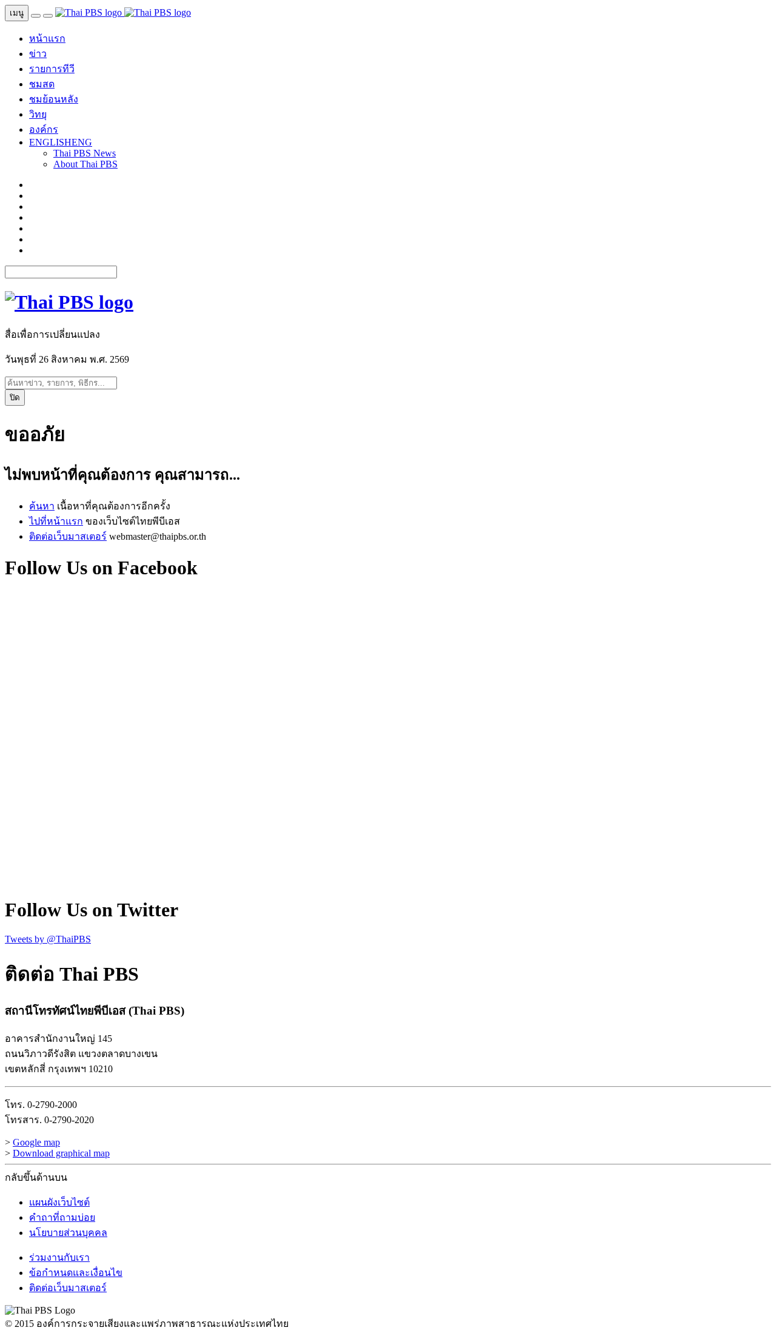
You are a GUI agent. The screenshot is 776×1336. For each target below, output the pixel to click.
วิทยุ (38, 114)
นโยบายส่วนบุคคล (68, 1232)
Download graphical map (61, 1153)
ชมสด (42, 84)
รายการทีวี (52, 69)
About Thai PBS (85, 164)
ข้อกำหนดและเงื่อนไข (75, 1272)
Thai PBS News (84, 153)
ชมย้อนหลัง (53, 99)
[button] (60, 142)
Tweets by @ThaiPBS (48, 939)
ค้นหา (42, 506)
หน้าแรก (47, 38)
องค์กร (43, 129)
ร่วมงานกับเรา (59, 1257)
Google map (36, 1142)
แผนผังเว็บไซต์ (59, 1202)
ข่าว (38, 54)
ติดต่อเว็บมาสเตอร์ (68, 536)
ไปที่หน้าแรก (56, 521)
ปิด (15, 397)
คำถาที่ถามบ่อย (62, 1217)
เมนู (17, 13)
